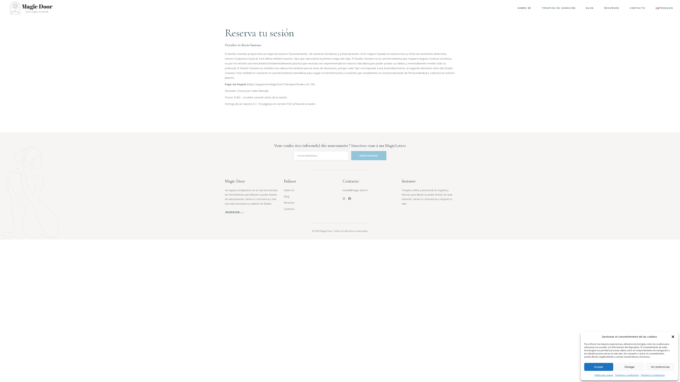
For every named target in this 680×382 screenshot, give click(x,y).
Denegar (629, 366)
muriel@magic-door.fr (355, 190)
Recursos (289, 202)
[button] (673, 336)
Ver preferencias (660, 366)
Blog (286, 196)
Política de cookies (603, 375)
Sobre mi (289, 190)
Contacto (289, 209)
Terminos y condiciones (627, 375)
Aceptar (598, 366)
